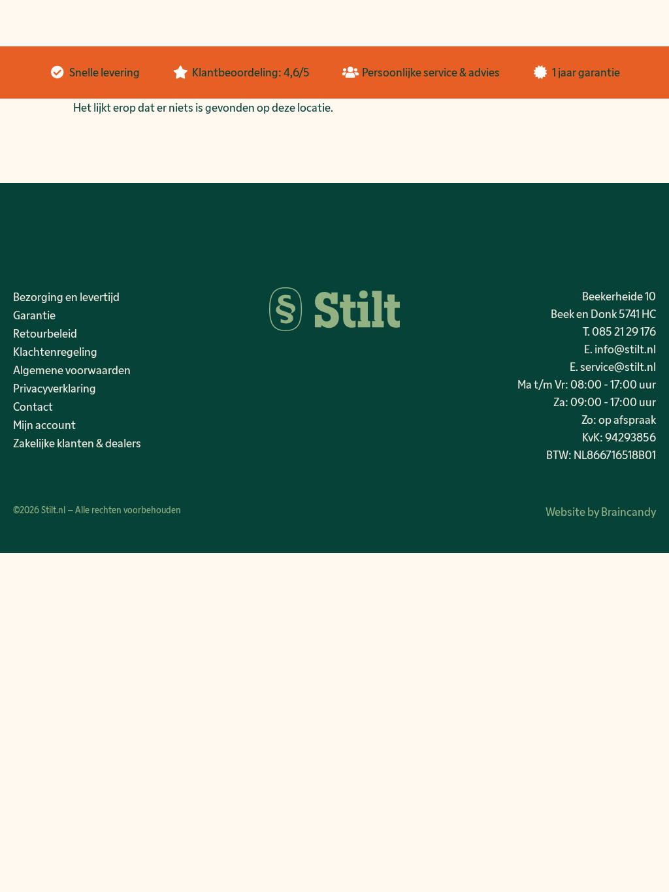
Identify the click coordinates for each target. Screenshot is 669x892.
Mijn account (44, 424)
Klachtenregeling (55, 351)
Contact (33, 406)
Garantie (34, 315)
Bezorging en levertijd (66, 296)
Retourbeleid (45, 333)
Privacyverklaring (54, 388)
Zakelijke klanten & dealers (77, 443)
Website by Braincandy (601, 511)
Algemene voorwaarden (72, 369)
